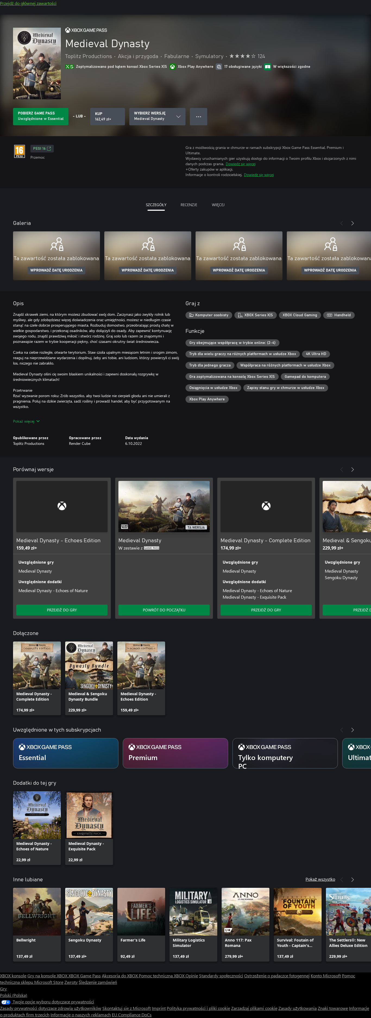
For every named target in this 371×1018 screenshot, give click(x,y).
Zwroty (71, 982)
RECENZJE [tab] (189, 204)
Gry (3, 988)
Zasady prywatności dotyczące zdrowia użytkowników (50, 1008)
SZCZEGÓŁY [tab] (156, 204)
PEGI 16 (39, 149)
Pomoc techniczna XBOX (162, 975)
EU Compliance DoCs (132, 1014)
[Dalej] (352, 223)
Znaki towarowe (333, 1008)
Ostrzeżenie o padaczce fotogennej (277, 975)
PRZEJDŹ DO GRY (62, 609)
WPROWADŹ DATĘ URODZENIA (56, 270)
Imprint (159, 1008)
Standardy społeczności (221, 975)
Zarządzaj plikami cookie (254, 1008)
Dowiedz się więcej (241, 163)
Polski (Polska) (13, 995)
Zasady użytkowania (297, 1008)
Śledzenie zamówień (98, 982)
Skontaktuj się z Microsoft (126, 1008)
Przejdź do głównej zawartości (28, 3)
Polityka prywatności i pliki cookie (198, 1008)
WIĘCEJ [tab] (218, 204)
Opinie (192, 975)
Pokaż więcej (23, 421)
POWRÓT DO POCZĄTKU (164, 609)
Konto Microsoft (326, 975)
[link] (37, 678)
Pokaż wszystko (320, 879)
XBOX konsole (13, 975)
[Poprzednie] (341, 223)
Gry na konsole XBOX (47, 975)
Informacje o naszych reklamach (81, 1014)
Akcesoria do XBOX (120, 975)
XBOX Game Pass (84, 975)
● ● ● (198, 116)
